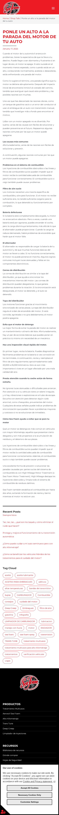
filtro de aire (45, 608)
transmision (46, 634)
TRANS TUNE (11, 641)
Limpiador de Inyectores (14, 733)
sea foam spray (27, 634)
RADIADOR (46, 628)
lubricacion (46, 621)
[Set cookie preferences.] (5, 809)
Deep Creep (10, 608)
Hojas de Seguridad (12, 760)
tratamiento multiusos (34, 641)
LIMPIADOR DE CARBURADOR (20, 621)
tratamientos (11, 654)
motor (31, 628)
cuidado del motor (28, 601)
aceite (8, 575)
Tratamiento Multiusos (13, 709)
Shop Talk (15, 18)
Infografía (24, 615)
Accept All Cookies (29, 788)
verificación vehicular (34, 654)
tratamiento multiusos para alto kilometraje (26, 648)
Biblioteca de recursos (13, 750)
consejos (9, 601)
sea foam (9, 634)
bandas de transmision (40, 588)
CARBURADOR (24, 595)
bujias (8, 595)
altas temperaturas (14, 588)
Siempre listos (9, 515)
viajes (7, 661)
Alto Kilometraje (10, 719)
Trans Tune (8, 723)
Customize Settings (29, 802)
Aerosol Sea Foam (11, 714)
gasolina (9, 615)
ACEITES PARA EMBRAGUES (18, 582)
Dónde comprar (10, 755)
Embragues (28, 608)
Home (6, 18)
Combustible (44, 595)
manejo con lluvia (13, 628)
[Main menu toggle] (53, 8)
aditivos (42, 582)
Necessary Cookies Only (29, 795)
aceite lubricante (25, 575)
